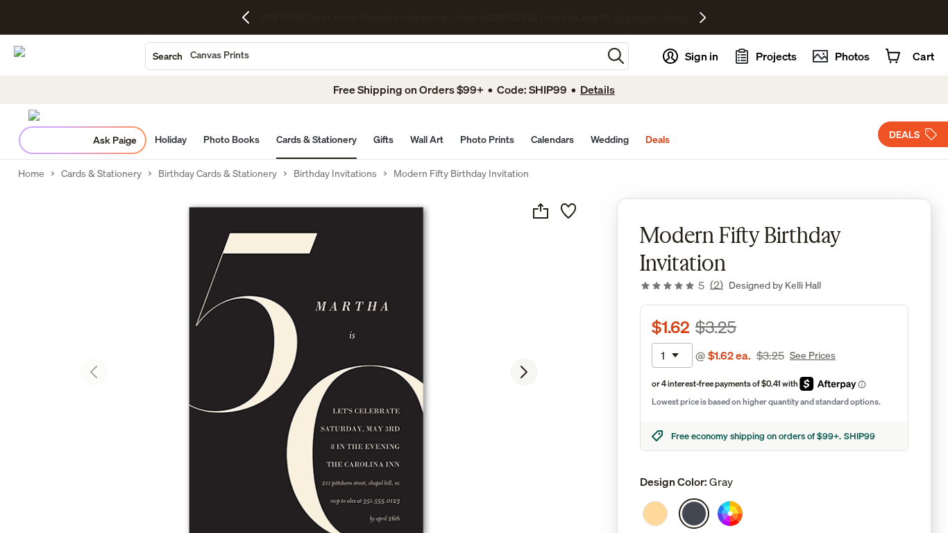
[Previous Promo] (251, 17)
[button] (616, 56)
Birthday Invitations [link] (335, 173)
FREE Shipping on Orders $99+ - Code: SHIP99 (435, 17)
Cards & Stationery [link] (101, 173)
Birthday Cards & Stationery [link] (217, 173)
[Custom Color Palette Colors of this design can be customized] (730, 513)
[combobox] (374, 56)
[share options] (540, 210)
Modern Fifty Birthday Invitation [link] (461, 173)
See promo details (571, 17)
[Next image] (524, 372)
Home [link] (31, 173)
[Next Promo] (703, 17)
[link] (681, 285)
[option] (655, 513)
